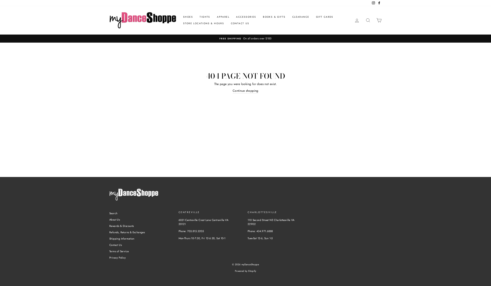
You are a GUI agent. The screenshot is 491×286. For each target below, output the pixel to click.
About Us (114, 220)
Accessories (246, 17)
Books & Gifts (274, 17)
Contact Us (240, 23)
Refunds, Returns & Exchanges (127, 232)
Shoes (188, 17)
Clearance (300, 17)
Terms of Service (119, 251)
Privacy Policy (117, 258)
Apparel (223, 17)
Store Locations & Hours (203, 23)
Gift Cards (324, 17)
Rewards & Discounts (121, 226)
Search (113, 213)
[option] (245, 38)
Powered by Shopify (245, 271)
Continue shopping (245, 90)
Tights (205, 17)
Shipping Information (121, 239)
